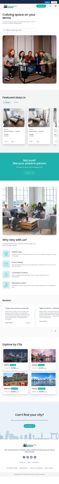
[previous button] (2, 124)
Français (54, 2)
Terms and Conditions (36, 468)
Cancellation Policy (12, 468)
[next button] (54, 124)
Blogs (29, 462)
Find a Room (41, 6)
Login (50, 6)
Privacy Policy (49, 468)
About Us (22, 462)
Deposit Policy (23, 468)
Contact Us (36, 462)
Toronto (16, 102)
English (47, 2)
